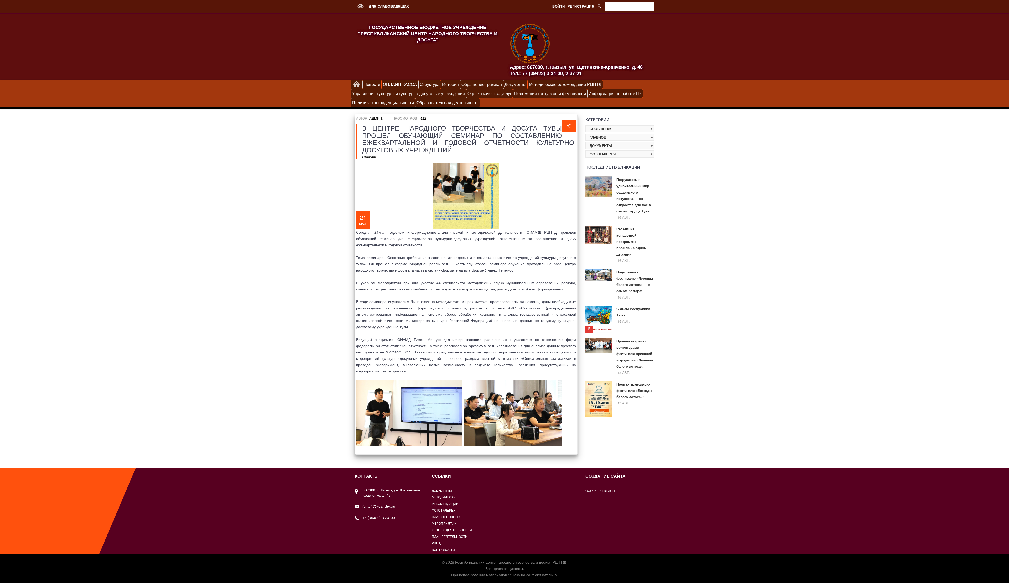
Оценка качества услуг (489, 93)
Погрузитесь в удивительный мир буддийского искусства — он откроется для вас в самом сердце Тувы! (633, 195)
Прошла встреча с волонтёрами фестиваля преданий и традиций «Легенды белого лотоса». (634, 354)
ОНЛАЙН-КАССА (400, 84)
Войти (558, 6)
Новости (372, 84)
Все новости (443, 549)
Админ (375, 118)
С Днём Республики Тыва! (633, 311)
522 (423, 118)
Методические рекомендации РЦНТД (565, 84)
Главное (369, 156)
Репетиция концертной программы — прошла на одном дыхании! (631, 241)
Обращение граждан (481, 84)
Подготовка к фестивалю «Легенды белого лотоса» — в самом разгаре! (634, 281)
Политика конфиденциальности (383, 103)
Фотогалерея (603, 154)
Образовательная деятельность (447, 103)
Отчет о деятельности (452, 530)
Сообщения (601, 128)
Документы (515, 84)
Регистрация (581, 6)
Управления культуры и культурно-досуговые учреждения (408, 93)
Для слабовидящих (388, 6)
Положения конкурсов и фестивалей (550, 93)
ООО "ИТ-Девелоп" (600, 490)
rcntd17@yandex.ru (378, 506)
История (450, 84)
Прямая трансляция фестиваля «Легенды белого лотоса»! (634, 390)
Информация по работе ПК (615, 93)
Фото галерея (444, 510)
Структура (430, 84)
